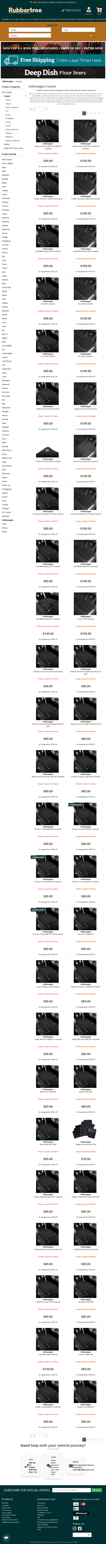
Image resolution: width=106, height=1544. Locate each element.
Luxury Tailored (12, 129)
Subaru (5, 493)
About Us (40, 1505)
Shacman (6, 473)
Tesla (4, 500)
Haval (4, 295)
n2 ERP (74, 1542)
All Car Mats (7, 92)
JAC (3, 330)
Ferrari (4, 252)
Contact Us (41, 1503)
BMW (4, 183)
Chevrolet (6, 198)
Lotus (4, 376)
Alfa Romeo (7, 159)
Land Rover (7, 361)
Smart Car (6, 485)
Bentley (5, 179)
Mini (3, 404)
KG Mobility (7, 345)
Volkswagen (7, 81)
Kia (3, 349)
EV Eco (8, 115)
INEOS (4, 314)
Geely (4, 276)
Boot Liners (6, 1508)
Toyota (5, 504)
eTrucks (5, 245)
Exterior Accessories (10, 1520)
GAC (4, 272)
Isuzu (4, 322)
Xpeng (4, 528)
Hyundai (5, 310)
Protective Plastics (9, 1515)
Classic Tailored (12, 107)
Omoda (5, 419)
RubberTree (7, 458)
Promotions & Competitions (48, 1520)
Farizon (5, 248)
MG (3, 400)
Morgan (5, 411)
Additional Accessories (11, 1522)
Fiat (3, 256)
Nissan (5, 415)
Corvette (5, 210)
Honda (4, 307)
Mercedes (6, 396)
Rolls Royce (7, 450)
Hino (4, 299)
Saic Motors (7, 466)
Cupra (4, 214)
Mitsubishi (6, 407)
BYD (4, 186)
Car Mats (5, 1505)
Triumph (5, 508)
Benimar (5, 175)
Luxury (8, 122)
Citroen (5, 206)
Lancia (4, 357)
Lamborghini (7, 353)
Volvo (4, 524)
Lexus (4, 372)
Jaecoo (5, 334)
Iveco (4, 326)
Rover (4, 454)
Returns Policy (42, 1510)
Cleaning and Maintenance (47, 1522)
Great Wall (6, 287)
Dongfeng (6, 241)
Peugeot (5, 427)
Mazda (5, 388)
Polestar (5, 431)
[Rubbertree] (24, 10)
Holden (5, 303)
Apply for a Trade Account (47, 1527)
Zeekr (4, 531)
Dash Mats (83, 19)
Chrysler (5, 202)
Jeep (4, 341)
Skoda (4, 477)
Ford (4, 260)
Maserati (5, 384)
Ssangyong (6, 489)
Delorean (6, 229)
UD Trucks (6, 512)
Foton (4, 264)
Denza (4, 233)
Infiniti (4, 318)
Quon (4, 438)
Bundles (5, 1503)
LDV (3, 365)
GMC (4, 283)
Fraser (4, 268)
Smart (4, 481)
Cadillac (5, 190)
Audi (4, 167)
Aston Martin (7, 163)
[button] (71, 10)
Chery (4, 194)
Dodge (5, 237)
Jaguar (4, 338)
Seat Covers (7, 1510)
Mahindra (6, 380)
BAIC (4, 171)
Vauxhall (5, 516)
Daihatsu (5, 221)
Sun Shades (7, 1512)
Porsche (5, 435)
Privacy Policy (42, 1508)
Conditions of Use (44, 1512)
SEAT (4, 469)
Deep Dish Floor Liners (13, 148)
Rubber (7, 144)
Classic (8, 100)
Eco (7, 111)
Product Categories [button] (11, 87)
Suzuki (4, 497)
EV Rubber (10, 118)
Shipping (40, 1515)
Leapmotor (6, 369)
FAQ (38, 1517)
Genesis (5, 279)
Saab (4, 462)
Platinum (9, 133)
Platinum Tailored (12, 140)
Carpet (7, 96)
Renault (5, 446)
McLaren (5, 392)
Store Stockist (42, 1524)
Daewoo (5, 217)
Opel (4, 423)
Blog (39, 1529)
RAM (4, 442)
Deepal (5, 225)
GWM (4, 291)
